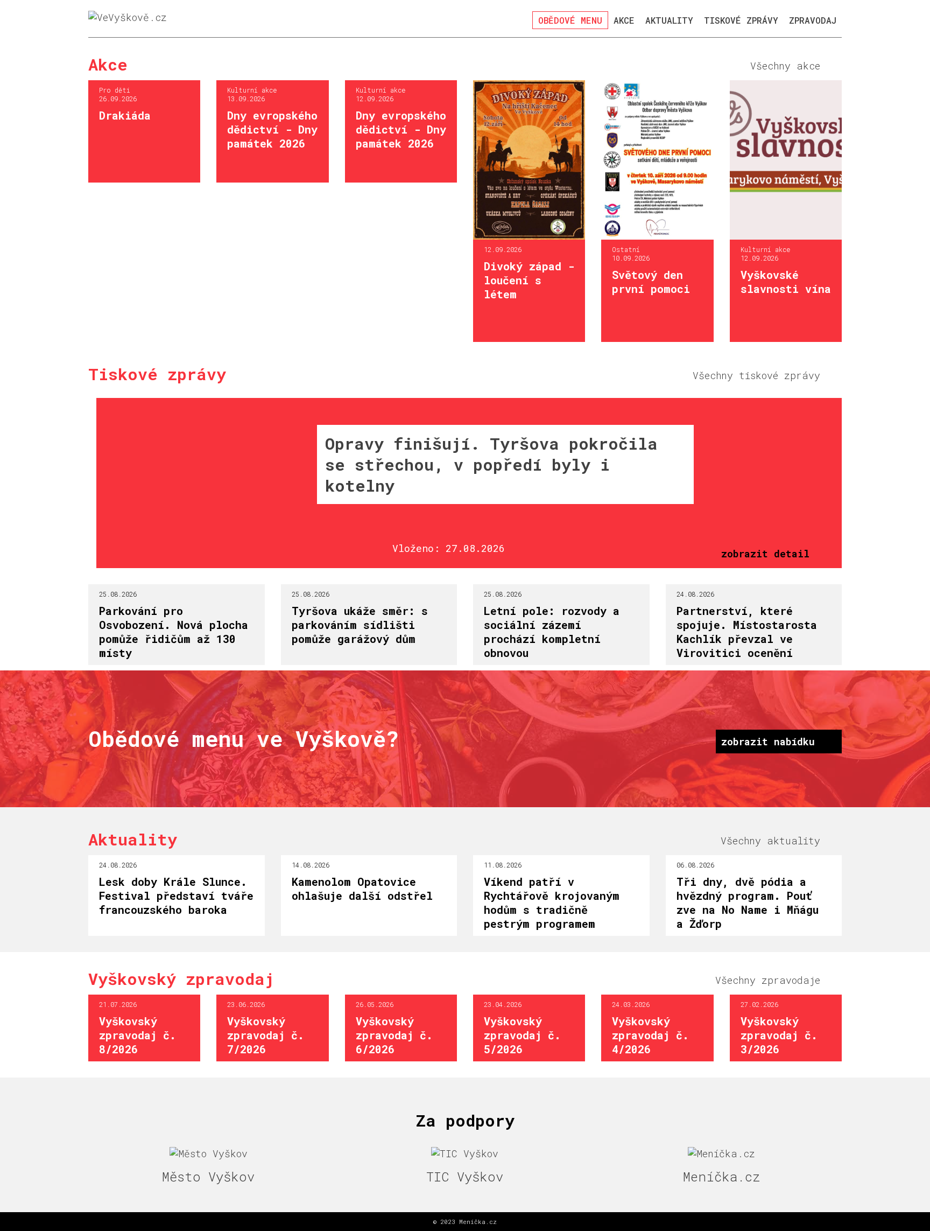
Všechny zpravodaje (767, 980)
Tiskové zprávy (741, 20)
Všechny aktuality (770, 840)
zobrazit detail (765, 553)
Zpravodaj (812, 20)
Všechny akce (785, 65)
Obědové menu (570, 20)
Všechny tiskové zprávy (756, 375)
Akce (624, 20)
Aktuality (669, 20)
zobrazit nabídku (768, 741)
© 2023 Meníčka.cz (465, 1222)
